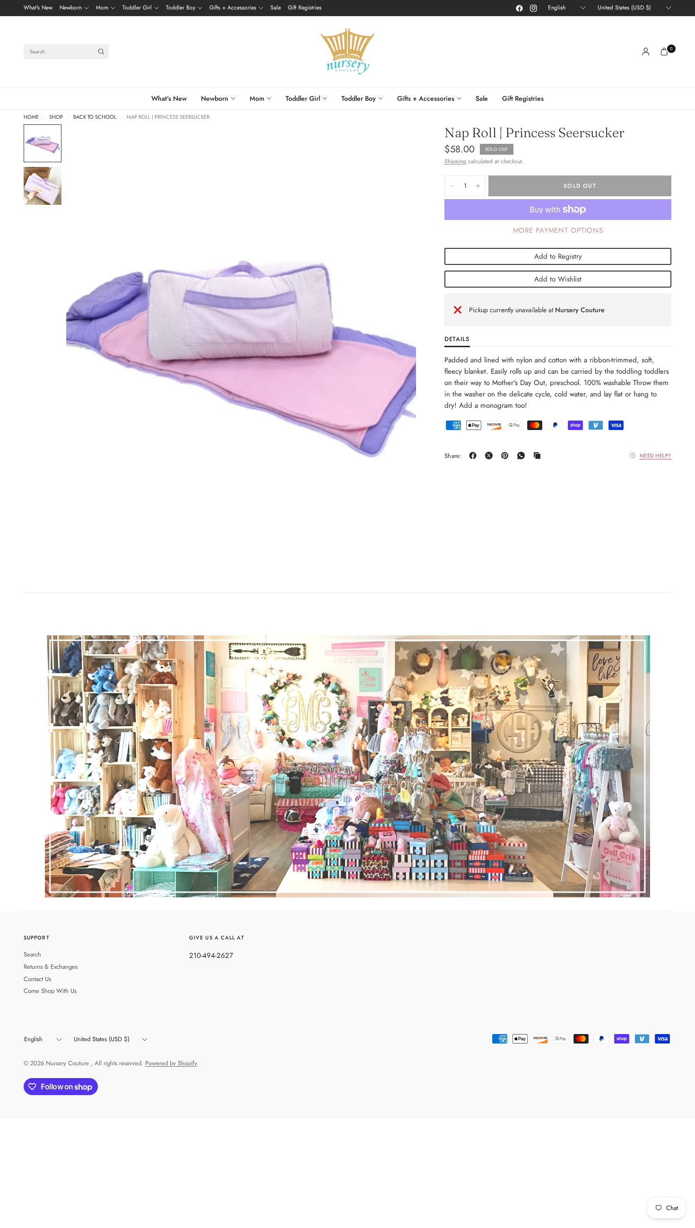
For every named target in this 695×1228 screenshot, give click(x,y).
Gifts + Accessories (232, 7)
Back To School (94, 117)
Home (31, 117)
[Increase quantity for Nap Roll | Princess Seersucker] (478, 186)
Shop (56, 117)
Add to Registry (558, 256)
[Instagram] (533, 8)
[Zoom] (396, 144)
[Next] (392, 343)
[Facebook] (519, 8)
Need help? (656, 455)
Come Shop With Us (50, 990)
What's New (38, 7)
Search (32, 954)
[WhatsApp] (523, 455)
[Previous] (90, 343)
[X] (490, 455)
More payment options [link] (558, 230)
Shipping (455, 161)
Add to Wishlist (558, 279)
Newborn (71, 7)
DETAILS (457, 339)
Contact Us (37, 978)
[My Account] (645, 51)
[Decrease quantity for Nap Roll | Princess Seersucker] (452, 186)
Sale (275, 7)
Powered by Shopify (171, 1063)
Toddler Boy (180, 7)
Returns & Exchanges (51, 966)
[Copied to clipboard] (539, 455)
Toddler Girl (137, 7)
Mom (102, 7)
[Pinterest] (507, 455)
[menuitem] (38, 8)
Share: (453, 456)
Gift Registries (304, 7)
